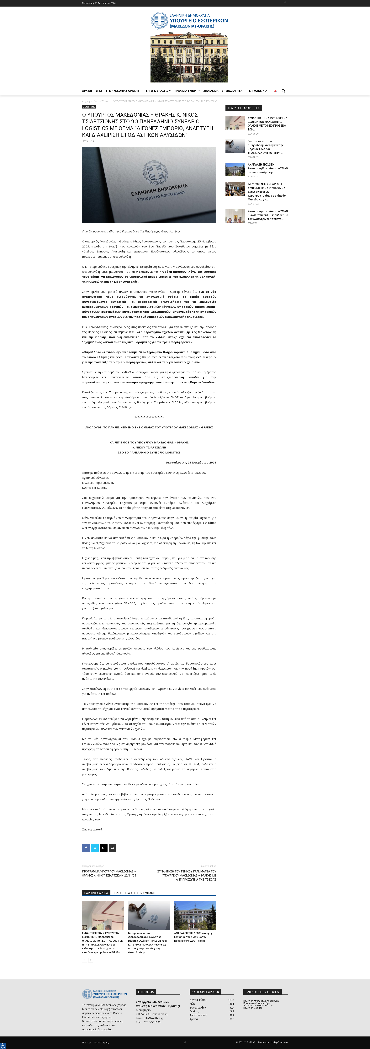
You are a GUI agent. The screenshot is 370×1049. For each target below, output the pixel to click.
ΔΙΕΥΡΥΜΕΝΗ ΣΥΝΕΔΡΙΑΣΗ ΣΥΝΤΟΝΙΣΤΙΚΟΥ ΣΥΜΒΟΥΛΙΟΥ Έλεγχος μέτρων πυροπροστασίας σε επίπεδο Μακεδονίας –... (267, 192)
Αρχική (86, 101)
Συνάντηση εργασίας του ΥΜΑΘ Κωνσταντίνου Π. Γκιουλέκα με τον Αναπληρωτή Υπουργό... (268, 215)
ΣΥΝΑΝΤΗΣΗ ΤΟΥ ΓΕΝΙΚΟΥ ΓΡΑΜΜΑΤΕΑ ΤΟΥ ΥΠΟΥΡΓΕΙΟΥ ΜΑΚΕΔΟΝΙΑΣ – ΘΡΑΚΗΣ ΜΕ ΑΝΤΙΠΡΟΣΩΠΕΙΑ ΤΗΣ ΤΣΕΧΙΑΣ (186, 875)
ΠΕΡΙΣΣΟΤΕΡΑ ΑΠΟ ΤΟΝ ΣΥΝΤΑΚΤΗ (134, 893)
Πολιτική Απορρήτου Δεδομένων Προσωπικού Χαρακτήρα (261, 1002)
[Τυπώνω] (112, 848)
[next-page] (90, 960)
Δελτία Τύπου (101, 101)
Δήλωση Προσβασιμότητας (258, 1005)
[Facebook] (285, 3)
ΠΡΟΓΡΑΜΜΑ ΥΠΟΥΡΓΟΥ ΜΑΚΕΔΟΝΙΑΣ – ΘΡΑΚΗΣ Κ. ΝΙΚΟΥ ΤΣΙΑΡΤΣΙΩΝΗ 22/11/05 (109, 873)
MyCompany (281, 1042)
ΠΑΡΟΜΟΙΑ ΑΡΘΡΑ (96, 893)
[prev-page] (84, 960)
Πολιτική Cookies (252, 1008)
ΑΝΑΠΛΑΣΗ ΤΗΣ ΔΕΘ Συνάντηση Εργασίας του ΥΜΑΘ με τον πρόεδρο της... (268, 168)
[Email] (104, 848)
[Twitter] (95, 848)
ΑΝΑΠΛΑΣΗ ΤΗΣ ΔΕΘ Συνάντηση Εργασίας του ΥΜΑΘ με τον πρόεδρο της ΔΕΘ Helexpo (193, 937)
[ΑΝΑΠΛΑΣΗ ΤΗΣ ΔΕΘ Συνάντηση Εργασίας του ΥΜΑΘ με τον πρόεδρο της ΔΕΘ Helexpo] (195, 915)
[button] (283, 90)
